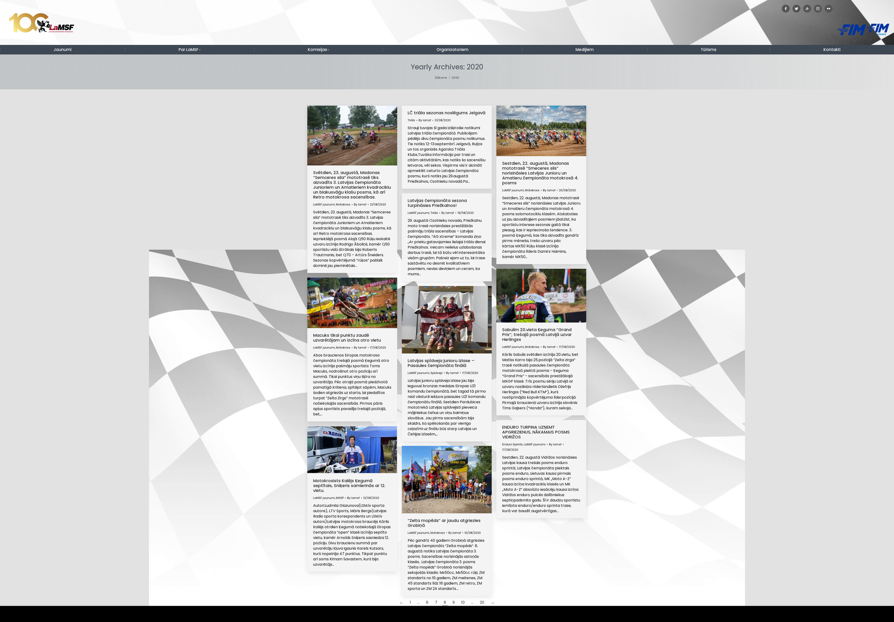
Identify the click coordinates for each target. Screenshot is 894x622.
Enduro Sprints (512, 444)
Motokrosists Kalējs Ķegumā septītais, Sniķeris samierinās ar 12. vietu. (349, 485)
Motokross (343, 204)
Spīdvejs (436, 373)
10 (463, 602)
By (360, 204)
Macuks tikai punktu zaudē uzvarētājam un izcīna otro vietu (347, 337)
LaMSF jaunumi (324, 204)
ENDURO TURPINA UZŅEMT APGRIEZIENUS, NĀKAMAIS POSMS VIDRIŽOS (536, 432)
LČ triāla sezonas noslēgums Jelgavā (446, 113)
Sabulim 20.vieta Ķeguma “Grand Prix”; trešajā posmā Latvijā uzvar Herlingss (537, 334)
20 (482, 602)
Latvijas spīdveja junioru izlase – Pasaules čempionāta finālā (441, 363)
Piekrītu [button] (879, 614)
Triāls (411, 120)
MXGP (340, 498)
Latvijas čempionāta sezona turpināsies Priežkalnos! (437, 203)
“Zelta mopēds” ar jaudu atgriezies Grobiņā (444, 523)
